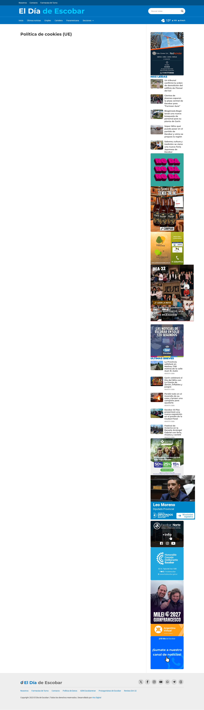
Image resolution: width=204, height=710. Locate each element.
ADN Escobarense (88, 691)
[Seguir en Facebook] (147, 682)
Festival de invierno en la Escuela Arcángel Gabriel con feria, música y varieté (173, 430)
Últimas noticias (34, 21)
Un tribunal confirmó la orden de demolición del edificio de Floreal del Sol (173, 85)
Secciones (87, 21)
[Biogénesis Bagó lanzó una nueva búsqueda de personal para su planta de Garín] (157, 116)
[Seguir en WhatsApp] (167, 682)
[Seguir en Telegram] (174, 682)
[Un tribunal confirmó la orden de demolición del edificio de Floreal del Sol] (157, 85)
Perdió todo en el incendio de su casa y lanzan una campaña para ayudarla (173, 398)
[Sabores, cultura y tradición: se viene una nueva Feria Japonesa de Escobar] (157, 146)
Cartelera (59, 21)
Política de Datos (70, 691)
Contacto (34, 3)
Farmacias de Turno (48, 3)
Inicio (21, 21)
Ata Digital (96, 697)
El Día (52, 11)
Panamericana (72, 21)
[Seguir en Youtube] (161, 682)
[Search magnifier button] (182, 11)
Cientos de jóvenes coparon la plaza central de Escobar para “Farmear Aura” (173, 100)
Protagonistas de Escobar (110, 691)
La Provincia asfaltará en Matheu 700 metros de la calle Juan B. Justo (173, 366)
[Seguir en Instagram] (154, 682)
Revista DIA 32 (130, 691)
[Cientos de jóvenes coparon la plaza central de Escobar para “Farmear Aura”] (157, 100)
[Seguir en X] (141, 682)
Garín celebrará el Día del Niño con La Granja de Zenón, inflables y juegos (173, 382)
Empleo (48, 21)
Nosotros (23, 3)
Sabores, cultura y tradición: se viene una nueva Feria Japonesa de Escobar (173, 146)
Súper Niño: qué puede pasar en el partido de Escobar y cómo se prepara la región (173, 131)
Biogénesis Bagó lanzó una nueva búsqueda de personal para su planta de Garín (173, 116)
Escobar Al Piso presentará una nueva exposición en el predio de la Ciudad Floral (173, 414)
